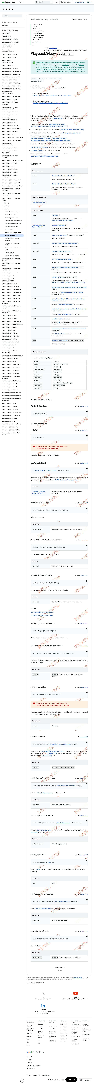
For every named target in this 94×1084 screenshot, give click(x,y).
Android (29, 1026)
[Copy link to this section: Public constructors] (53, 400)
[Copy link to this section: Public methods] (49, 424)
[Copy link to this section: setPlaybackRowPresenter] (55, 894)
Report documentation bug (87, 1030)
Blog (28, 1042)
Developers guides (75, 1032)
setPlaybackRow (57, 319)
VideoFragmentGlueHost (40, 103)
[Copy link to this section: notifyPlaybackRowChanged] (57, 623)
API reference (7, 9)
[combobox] (44, 2)
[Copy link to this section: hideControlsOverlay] (50, 503)
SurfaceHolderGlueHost (39, 147)
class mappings (80, 71)
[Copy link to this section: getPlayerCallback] (48, 463)
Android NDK (75, 1044)
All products (30, 1068)
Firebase (29, 1063)
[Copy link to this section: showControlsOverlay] (51, 931)
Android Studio (80, 2)
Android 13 (63, 1036)
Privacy (40, 1040)
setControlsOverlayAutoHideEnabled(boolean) (68, 282)
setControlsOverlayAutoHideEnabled (65, 267)
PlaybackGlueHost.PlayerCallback (64, 184)
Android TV (52, 1040)
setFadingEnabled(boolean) (71, 133)
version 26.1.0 (84, 463)
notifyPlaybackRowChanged (61, 259)
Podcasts (29, 1045)
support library (62, 62)
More (21, 2)
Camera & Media (41, 1036)
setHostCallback (58, 287)
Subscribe (71, 1080)
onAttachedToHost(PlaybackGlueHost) (44, 156)
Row (65, 319)
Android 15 (63, 1030)
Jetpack (81, 65)
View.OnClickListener (65, 304)
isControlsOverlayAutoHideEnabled (64, 243)
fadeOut (55, 215)
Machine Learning (40, 1027)
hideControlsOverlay (59, 235)
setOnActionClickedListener (62, 299)
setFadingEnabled (58, 277)
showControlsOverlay (59, 340)
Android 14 (63, 1033)
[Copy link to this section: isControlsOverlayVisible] (54, 576)
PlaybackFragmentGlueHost (41, 95)
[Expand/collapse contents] (41, 24)
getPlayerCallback (58, 225)
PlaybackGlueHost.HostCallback (63, 176)
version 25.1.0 (53, 48)
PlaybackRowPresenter (78, 329)
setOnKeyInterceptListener (62, 309)
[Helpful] (84, 19)
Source (29, 1036)
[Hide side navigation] (22, 1081)
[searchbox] (12, 15)
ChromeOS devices (52, 1032)
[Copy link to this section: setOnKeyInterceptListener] (56, 815)
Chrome (29, 1060)
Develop (46, 19)
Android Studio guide (76, 1028)
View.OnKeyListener (79, 309)
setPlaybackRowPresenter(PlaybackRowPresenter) (49, 126)
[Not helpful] (86, 19)
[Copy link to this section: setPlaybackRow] (47, 855)
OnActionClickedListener (66, 786)
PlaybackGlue (57, 118)
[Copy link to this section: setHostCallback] (46, 737)
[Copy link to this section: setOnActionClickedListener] (57, 778)
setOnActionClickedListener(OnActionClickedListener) (51, 141)
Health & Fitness (40, 1032)
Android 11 (63, 1042)
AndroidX (66, 65)
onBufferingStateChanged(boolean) (66, 480)
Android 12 (63, 1039)
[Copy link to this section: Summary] (42, 164)
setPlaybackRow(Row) (57, 124)
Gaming (40, 1024)
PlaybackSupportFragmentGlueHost (61, 95)
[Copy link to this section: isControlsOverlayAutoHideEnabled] (63, 540)
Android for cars (52, 1037)
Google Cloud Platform (34, 1065)
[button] (12, 39)
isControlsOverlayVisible (61, 251)
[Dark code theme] (87, 411)
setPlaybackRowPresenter (61, 329)
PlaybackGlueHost (39, 202)
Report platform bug (86, 1024)
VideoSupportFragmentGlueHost (58, 103)
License (35, 1075)
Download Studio (75, 1040)
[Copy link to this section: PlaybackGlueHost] (48, 406)
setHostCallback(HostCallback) (72, 129)
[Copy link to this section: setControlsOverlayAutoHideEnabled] (64, 646)
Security (29, 1033)
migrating (44, 69)
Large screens (53, 1026)
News (28, 1039)
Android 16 (63, 1027)
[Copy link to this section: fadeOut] (40, 430)
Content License (77, 978)
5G (39, 1043)
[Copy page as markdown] (69, 53)
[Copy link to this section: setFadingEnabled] (47, 687)
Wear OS (52, 1029)
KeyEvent (34, 832)
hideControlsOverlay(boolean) (63, 220)
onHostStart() (47, 756)
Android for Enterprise (30, 1029)
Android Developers (36, 19)
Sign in (89, 2)
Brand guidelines (44, 1075)
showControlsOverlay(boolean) (42, 612)
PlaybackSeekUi (37, 150)
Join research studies (87, 1039)
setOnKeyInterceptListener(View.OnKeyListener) (49, 138)
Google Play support (86, 1035)
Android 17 (63, 1024)
